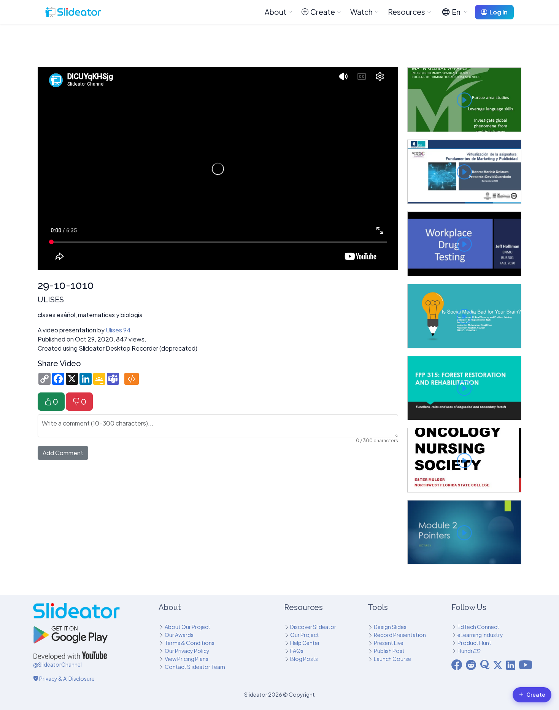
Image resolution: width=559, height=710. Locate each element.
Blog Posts (304, 658)
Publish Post (389, 650)
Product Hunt (474, 642)
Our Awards (179, 634)
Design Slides (390, 626)
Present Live (388, 642)
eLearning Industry (480, 634)
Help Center (305, 642)
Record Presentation (400, 634)
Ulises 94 (118, 330)
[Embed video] (131, 379)
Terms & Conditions (189, 642)
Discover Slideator (313, 626)
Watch (361, 11)
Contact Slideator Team (195, 666)
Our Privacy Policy (187, 650)
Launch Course (392, 658)
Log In (498, 12)
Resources (406, 11)
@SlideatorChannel (57, 664)
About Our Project (187, 626)
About (275, 11)
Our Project (304, 634)
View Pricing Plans (186, 658)
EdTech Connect (478, 626)
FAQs (296, 650)
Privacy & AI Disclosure (66, 678)
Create (322, 11)
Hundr (468, 650)
